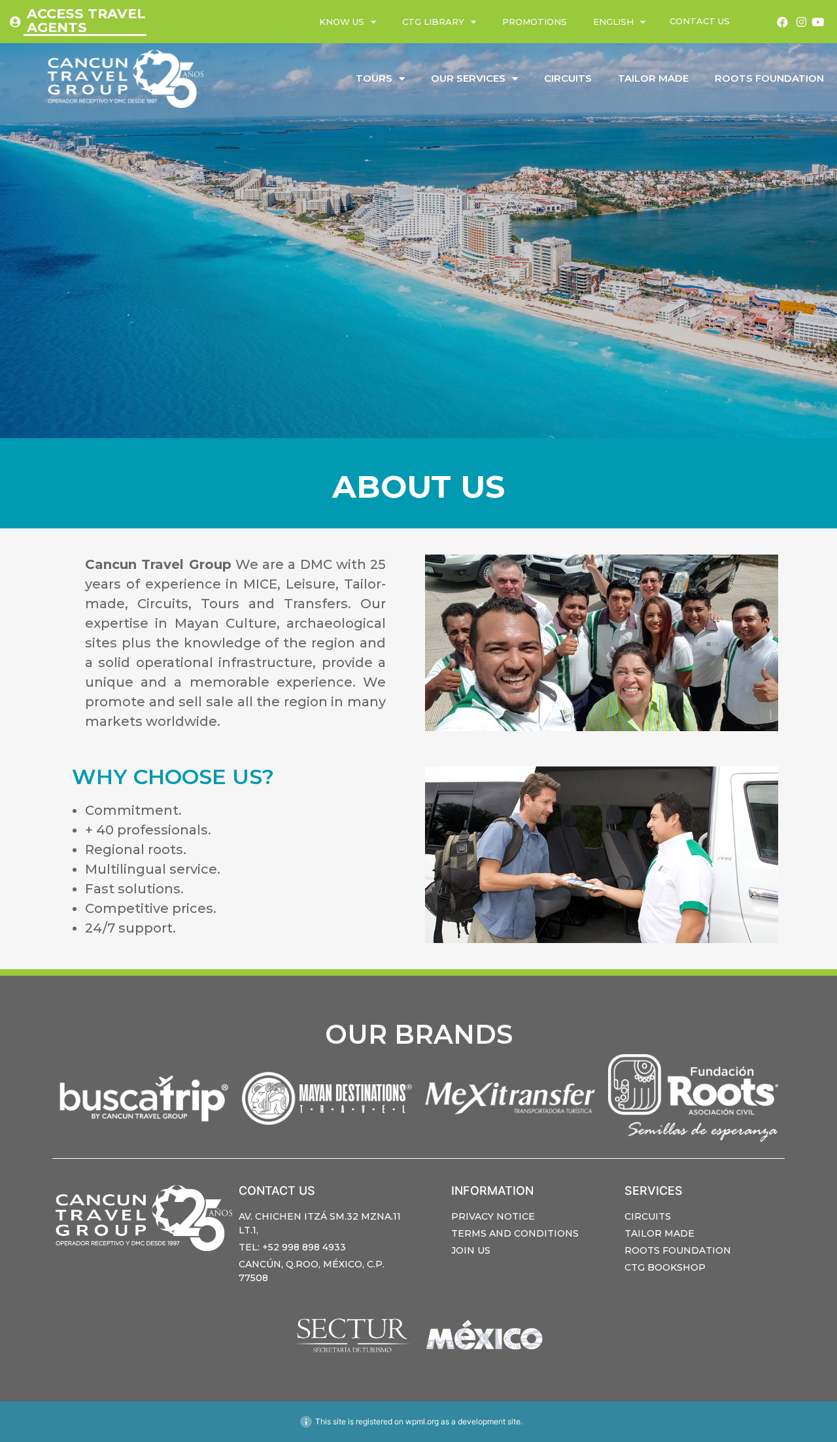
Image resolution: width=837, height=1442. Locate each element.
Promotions (534, 21)
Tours (374, 78)
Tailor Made (653, 78)
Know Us (341, 21)
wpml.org (422, 1421)
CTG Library (433, 21)
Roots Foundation (769, 78)
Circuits (568, 78)
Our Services (468, 78)
